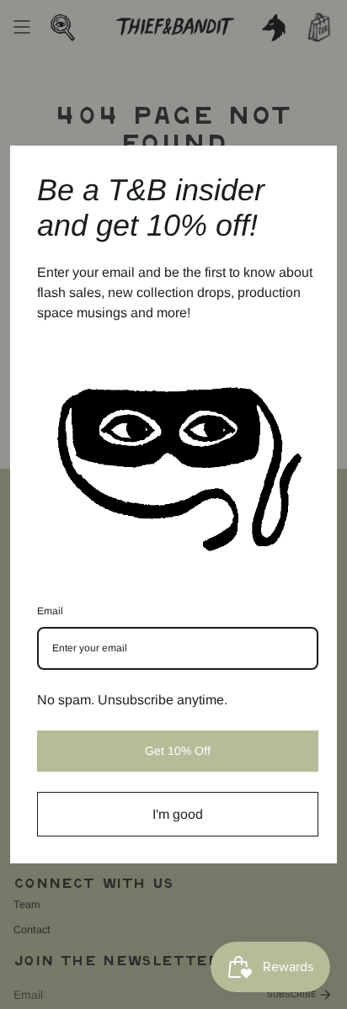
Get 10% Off (178, 750)
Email (50, 611)
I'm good (177, 814)
